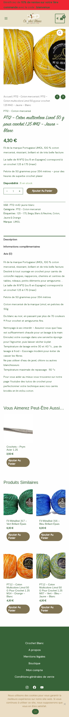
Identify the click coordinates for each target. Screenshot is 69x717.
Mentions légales (34, 656)
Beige (31, 213)
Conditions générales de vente (34, 677)
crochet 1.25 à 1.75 (17, 164)
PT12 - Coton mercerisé (26, 96)
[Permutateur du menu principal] (6, 18)
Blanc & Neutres (43, 213)
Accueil (8, 96)
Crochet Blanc (34, 643)
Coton (56, 213)
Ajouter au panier (42, 190)
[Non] (64, 704)
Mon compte (34, 670)
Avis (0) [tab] (8, 253)
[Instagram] (27, 687)
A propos (34, 650)
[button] (60, 32)
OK (35, 711)
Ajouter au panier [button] (14, 462)
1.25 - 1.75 (22, 213)
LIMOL (16, 221)
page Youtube (12, 381)
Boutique (34, 663)
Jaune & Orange (12, 217)
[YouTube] (42, 687)
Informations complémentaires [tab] (22, 246)
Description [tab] (10, 239)
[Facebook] (34, 687)
